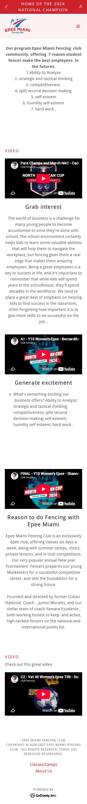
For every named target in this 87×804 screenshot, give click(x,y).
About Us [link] (43, 771)
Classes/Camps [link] (43, 764)
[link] (17, 26)
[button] (78, 26)
